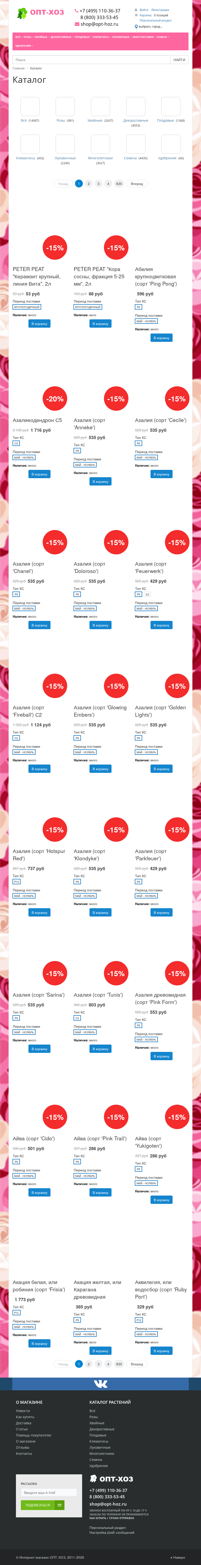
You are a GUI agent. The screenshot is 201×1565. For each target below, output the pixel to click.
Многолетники (100, 158)
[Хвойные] (100, 106)
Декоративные (135, 120)
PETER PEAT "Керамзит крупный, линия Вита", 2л (37, 276)
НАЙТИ (179, 59)
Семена (130, 158)
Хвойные (95, 120)
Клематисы (25, 158)
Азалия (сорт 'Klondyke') (89, 854)
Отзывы (22, 1447)
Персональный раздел (156, 20)
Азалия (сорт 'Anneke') (89, 423)
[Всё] (30, 106)
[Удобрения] (170, 144)
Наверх (178, 1557)
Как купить (25, 1416)
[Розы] (65, 106)
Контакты (24, 1453)
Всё (24, 120)
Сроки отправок (121, 1518)
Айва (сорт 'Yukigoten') (148, 1141)
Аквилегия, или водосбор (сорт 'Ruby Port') (161, 1289)
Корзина (145, 15)
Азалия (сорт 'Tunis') (98, 994)
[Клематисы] (30, 144)
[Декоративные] (135, 106)
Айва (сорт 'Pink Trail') (100, 1138)
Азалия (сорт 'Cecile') (161, 419)
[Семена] (135, 144)
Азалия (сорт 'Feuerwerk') (151, 567)
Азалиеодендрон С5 (37, 419)
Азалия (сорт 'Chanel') (28, 567)
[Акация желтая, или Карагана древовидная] (100, 1241)
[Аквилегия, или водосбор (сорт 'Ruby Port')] (161, 1241)
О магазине (26, 1441)
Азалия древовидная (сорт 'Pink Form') (160, 998)
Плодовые (165, 120)
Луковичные (65, 158)
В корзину (39, 323)
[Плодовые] (170, 106)
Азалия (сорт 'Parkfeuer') (151, 854)
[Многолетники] (100, 144)
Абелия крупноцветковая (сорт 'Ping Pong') (156, 276)
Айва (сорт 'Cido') (34, 1138)
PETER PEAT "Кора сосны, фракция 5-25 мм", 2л (99, 276)
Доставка (23, 1423)
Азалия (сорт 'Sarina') (39, 994)
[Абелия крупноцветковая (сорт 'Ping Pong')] (161, 228)
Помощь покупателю (33, 1435)
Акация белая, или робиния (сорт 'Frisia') (39, 1285)
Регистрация (160, 10)
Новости (23, 1410)
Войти (144, 10)
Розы (61, 120)
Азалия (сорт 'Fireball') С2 (28, 710)
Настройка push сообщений (111, 1532)
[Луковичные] (65, 144)
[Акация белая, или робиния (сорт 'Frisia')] (39, 1241)
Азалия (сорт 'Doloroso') (89, 567)
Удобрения (167, 158)
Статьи (22, 1429)
